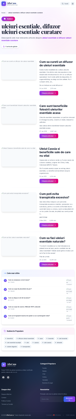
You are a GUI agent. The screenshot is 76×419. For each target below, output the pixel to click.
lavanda (51, 338)
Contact (3, 397)
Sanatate (45, 380)
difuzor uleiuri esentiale (26, 338)
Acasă (3, 12)
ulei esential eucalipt (14, 342)
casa (41, 338)
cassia (36, 342)
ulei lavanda (63, 338)
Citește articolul (47, 93)
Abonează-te (69, 399)
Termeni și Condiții (7, 404)
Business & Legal (47, 383)
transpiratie (26, 346)
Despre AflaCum (6, 394)
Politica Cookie (6, 401)
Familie (44, 368)
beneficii (10, 338)
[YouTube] (8, 377)
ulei (27, 342)
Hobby (44, 377)
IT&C (43, 374)
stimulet (59, 342)
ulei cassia (47, 342)
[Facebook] (3, 377)
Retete (44, 371)
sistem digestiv (12, 346)
